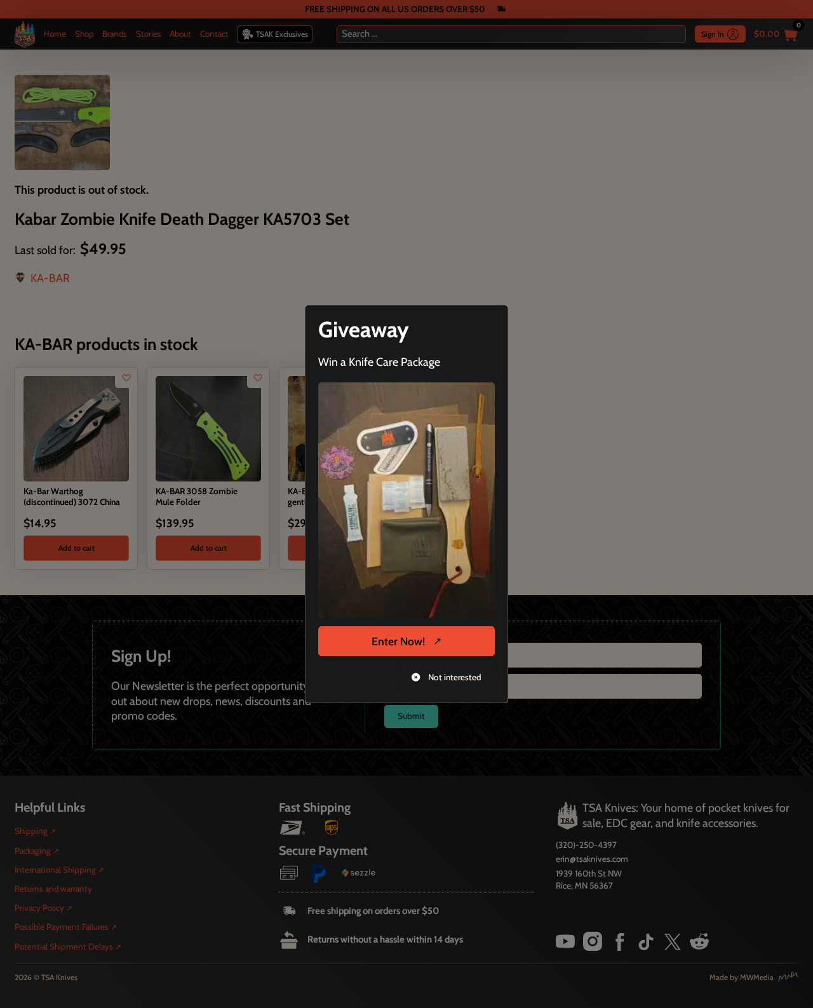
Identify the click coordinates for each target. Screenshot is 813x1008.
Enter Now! (398, 641)
